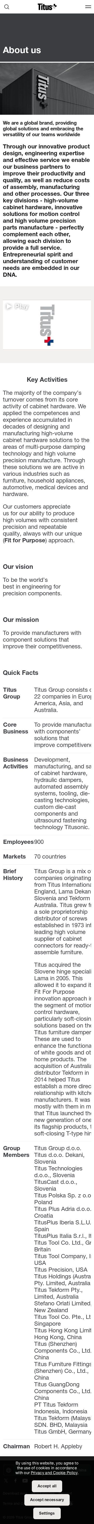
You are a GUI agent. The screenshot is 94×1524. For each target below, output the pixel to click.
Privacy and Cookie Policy (54, 1473)
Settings (47, 1514)
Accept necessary (47, 1500)
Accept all (47, 1486)
